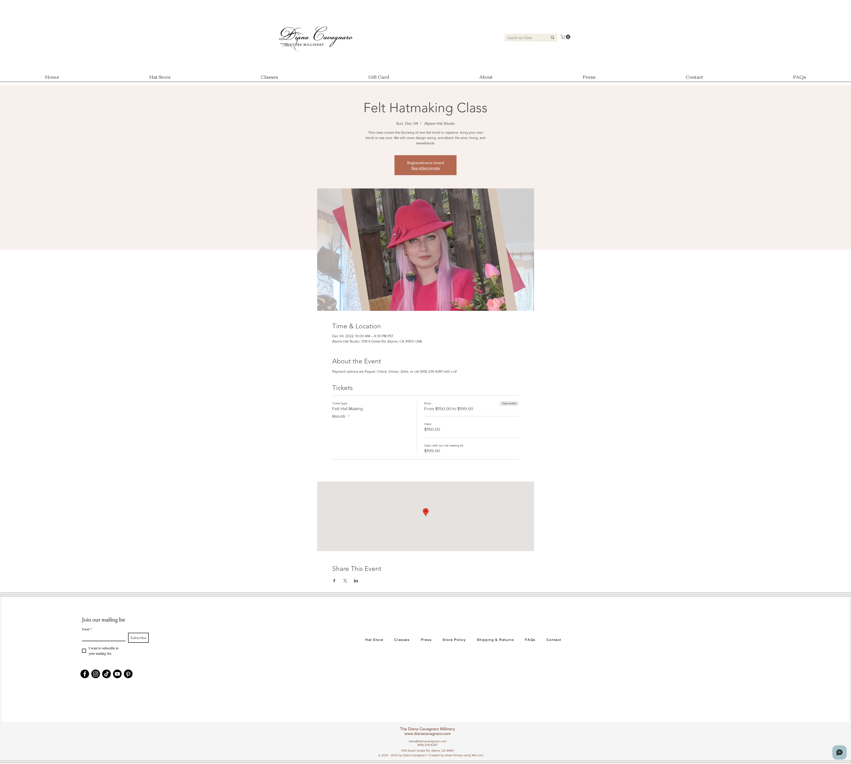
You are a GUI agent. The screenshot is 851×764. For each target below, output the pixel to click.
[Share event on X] (345, 580)
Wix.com (477, 755)
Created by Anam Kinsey (446, 755)
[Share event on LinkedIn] (356, 580)
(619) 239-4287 (427, 744)
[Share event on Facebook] (334, 580)
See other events (425, 168)
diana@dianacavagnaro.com (427, 741)
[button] (565, 37)
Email (87, 629)
